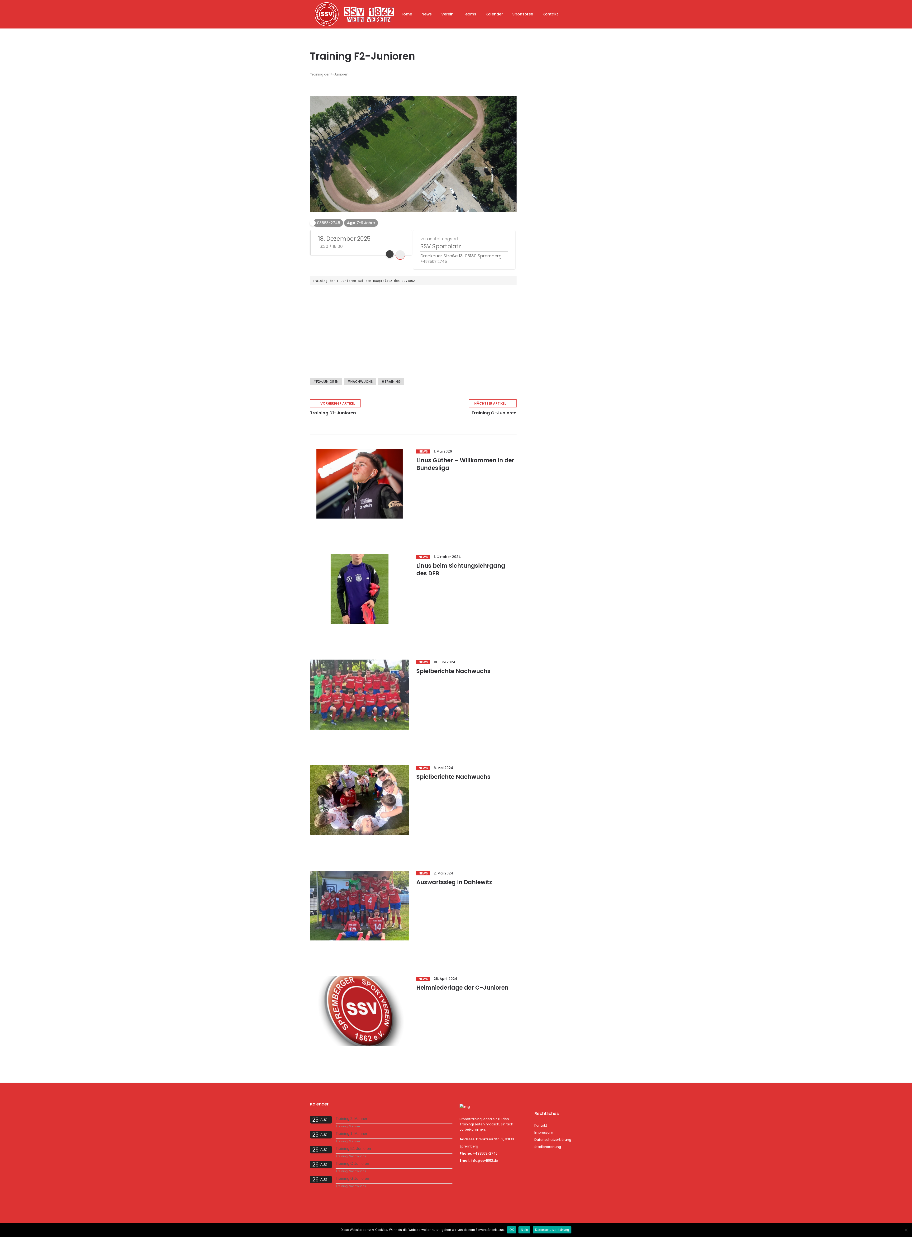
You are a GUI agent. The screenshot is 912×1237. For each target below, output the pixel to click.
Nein (524, 1230)
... (400, 255)
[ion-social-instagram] (551, 1097)
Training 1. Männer (351, 1134)
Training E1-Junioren (353, 1149)
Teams (469, 14)
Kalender (494, 14)
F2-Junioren (327, 381)
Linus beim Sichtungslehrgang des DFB (460, 569)
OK (511, 1230)
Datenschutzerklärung (552, 1139)
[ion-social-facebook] (539, 1097)
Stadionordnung (547, 1146)
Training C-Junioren (352, 1163)
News (427, 14)
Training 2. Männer (351, 1119)
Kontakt (550, 14)
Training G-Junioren (352, 1178)
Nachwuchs (361, 381)
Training (393, 381)
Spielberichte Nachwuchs (453, 671)
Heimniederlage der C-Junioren (462, 987)
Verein (447, 14)
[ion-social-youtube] (564, 1097)
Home (406, 14)
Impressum (543, 1132)
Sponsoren (522, 14)
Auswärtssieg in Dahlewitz (454, 882)
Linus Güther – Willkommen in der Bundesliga (465, 464)
